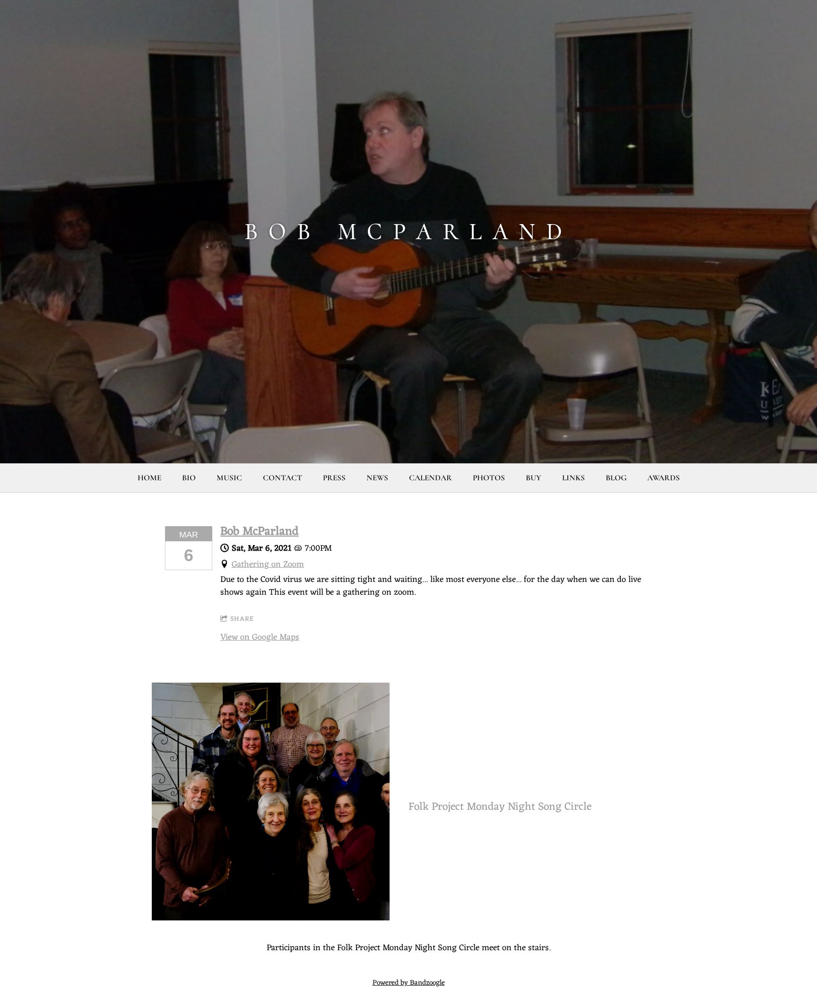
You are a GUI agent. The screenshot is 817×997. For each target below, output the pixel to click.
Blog (616, 478)
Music (229, 478)
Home (149, 478)
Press (334, 478)
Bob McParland (259, 531)
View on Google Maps (259, 637)
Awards (663, 478)
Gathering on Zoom (268, 564)
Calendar (430, 478)
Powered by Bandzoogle (409, 983)
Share (242, 619)
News (377, 478)
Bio (189, 478)
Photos (489, 478)
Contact (282, 478)
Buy (533, 478)
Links (573, 478)
